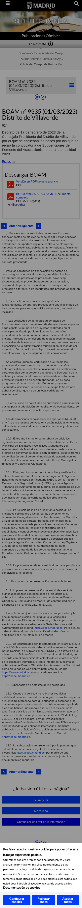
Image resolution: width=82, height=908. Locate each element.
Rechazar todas (43, 900)
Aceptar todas (67, 900)
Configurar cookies (16, 900)
